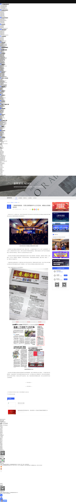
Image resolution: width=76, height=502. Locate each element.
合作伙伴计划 (2, 132)
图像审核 (1, 89)
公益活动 (1, 431)
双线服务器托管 (2, 33)
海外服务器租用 (4, 17)
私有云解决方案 (2, 127)
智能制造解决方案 (2, 158)
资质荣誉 (1, 135)
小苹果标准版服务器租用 (3, 6)
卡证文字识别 (2, 55)
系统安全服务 (2, 151)
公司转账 (1, 427)
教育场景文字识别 (2, 59)
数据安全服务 (2, 152)
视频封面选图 (2, 67)
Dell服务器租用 (3, 11)
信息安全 (1, 441)
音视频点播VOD (2, 68)
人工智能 (1, 51)
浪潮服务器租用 (2, 14)
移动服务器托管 (2, 32)
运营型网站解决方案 (3, 155)
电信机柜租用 (2, 25)
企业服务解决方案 (2, 157)
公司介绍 (1, 131)
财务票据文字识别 (2, 60)
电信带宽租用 (2, 37)
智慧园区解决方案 (3, 123)
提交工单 (1, 440)
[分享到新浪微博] (34, 209)
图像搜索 (1, 88)
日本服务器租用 (2, 22)
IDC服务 (1, 434)
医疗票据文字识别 (3, 58)
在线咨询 (1, 485)
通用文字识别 (2, 54)
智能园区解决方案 (2, 159)
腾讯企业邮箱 (2, 115)
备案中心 (1, 442)
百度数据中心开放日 (3, 141)
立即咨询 (65, 275)
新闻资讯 (12, 202)
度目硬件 (3, 72)
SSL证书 (2, 99)
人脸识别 (1, 79)
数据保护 (1, 107)
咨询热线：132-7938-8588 (3, 143)
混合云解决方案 (2, 128)
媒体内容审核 (2, 66)
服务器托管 (4, 29)
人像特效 (2, 83)
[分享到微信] (32, 209)
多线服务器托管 (2, 34)
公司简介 (1, 445)
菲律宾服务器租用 (3, 20)
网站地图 (1, 432)
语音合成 (1, 92)
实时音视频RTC (2, 70)
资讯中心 (1, 139)
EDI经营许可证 (2, 110)
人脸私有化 (1, 84)
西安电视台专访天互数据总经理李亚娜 (59, 237)
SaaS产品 (1, 113)
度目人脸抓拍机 (2, 75)
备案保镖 (2, 112)
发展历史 (1, 446)
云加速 (1, 117)
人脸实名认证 (2, 81)
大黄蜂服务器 (2, 16)
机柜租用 (3, 24)
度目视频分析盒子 (2, 73)
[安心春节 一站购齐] (60, 211)
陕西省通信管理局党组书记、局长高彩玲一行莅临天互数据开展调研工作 (33, 410)
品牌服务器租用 (4, 10)
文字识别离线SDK (2, 62)
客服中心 (1, 439)
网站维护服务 (2, 153)
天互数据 (2, 1)
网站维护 (2, 106)
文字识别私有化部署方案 (3, 57)
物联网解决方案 (2, 160)
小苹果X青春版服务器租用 (3, 8)
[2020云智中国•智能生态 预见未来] (60, 221)
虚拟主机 (1, 45)
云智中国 (1, 140)
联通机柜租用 (2, 26)
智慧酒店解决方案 (3, 121)
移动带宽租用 (2, 39)
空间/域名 (3, 42)
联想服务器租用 (2, 15)
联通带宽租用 (2, 38)
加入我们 (1, 133)
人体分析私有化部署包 (3, 85)
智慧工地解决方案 (3, 124)
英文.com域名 (2, 43)
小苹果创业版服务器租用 (3, 5)
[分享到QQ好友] (36, 209)
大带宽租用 (3, 36)
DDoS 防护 (1, 48)
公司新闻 (1, 138)
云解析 (1, 116)
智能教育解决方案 (2, 156)
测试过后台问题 (12, 394)
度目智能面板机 (3, 76)
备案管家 (2, 111)
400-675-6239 (2, 484)
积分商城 (2, 170)
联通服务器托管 (2, 31)
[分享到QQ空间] (38, 209)
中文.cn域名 (1, 44)
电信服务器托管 (3, 30)
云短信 (1, 118)
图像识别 (2, 87)
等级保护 (1, 96)
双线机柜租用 (2, 27)
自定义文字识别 (2, 61)
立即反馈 (65, 279)
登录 (0, 147)
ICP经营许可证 (2, 109)
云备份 (1, 149)
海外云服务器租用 (2, 23)
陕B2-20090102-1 (15, 465)
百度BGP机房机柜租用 (4, 28)
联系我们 (1, 134)
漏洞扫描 (2, 105)
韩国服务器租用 (2, 21)
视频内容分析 (2, 65)
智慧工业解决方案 (3, 122)
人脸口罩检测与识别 (3, 82)
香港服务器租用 (3, 19)
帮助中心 (1, 144)
